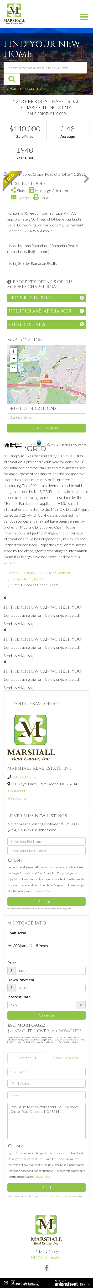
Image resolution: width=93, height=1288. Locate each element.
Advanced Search (22, 89)
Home (12, 572)
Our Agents (17, 798)
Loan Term (16, 932)
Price (11, 962)
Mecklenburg (59, 572)
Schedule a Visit (65, 1057)
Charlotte (19, 579)
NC (41, 572)
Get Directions (46, 428)
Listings (28, 572)
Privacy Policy (42, 891)
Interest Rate (19, 996)
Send (46, 1187)
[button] (12, 79)
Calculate (46, 1015)
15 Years (40, 945)
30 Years (19, 945)
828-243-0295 (24, 777)
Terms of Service (70, 1196)
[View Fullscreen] (13, 368)
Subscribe (46, 901)
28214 (37, 579)
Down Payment (21, 979)
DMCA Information (46, 1257)
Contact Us (17, 790)
